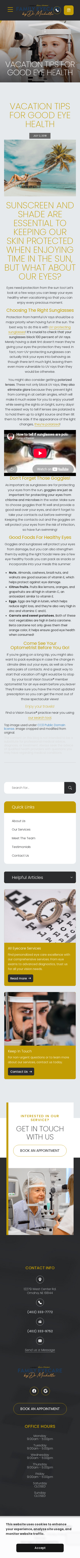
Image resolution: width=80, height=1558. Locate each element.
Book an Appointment (40, 1150)
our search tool (39, 717)
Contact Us (20, 855)
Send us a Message (40, 1350)
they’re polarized (47, 424)
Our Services (21, 829)
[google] (45, 1391)
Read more (18, 978)
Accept (40, 1548)
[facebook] (34, 1391)
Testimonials (21, 847)
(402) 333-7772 (40, 1312)
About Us (18, 821)
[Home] (32, 10)
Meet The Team (23, 838)
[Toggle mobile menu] (10, 9)
